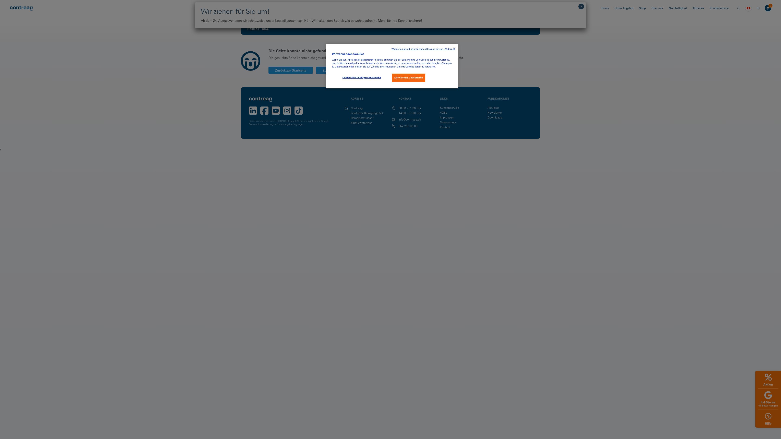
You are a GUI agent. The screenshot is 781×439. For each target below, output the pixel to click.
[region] (392, 66)
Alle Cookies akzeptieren (408, 77)
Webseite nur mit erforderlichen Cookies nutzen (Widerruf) (423, 49)
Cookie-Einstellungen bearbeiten (362, 77)
